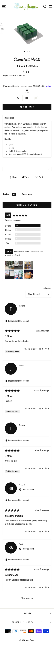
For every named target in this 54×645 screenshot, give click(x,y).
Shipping (5, 75)
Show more (25, 598)
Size (27, 92)
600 (35, 97)
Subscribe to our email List (27, 622)
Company (27, 613)
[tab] (9, 118)
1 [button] (25, 52)
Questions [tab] (27, 194)
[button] (27, 66)
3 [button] (30, 52)
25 (18, 97)
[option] (27, 31)
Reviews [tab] (9, 194)
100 (26, 97)
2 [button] (27, 52)
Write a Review (27, 204)
